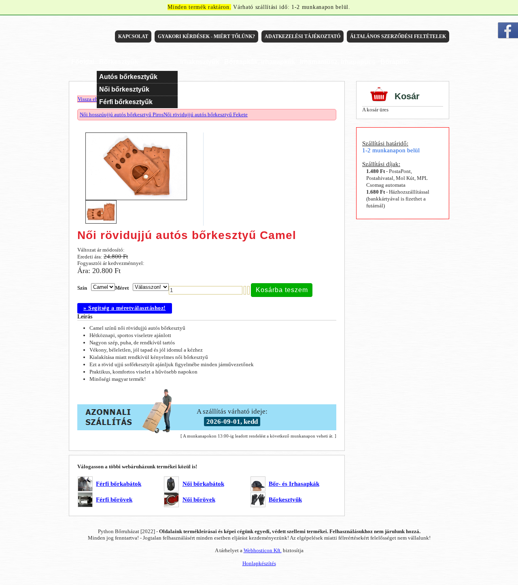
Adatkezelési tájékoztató (302, 36)
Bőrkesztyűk (285, 499)
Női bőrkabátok (203, 483)
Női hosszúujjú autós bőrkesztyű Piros (121, 114)
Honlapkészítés (259, 563)
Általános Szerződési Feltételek (398, 36)
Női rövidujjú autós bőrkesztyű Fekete (205, 114)
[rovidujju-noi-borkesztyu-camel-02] (103, 224)
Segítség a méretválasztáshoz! (124, 308)
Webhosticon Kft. (263, 550)
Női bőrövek (199, 499)
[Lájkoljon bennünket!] (508, 30)
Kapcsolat (133, 36)
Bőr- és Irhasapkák (294, 483)
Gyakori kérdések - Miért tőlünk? (206, 36)
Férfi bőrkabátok (118, 483)
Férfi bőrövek (114, 499)
